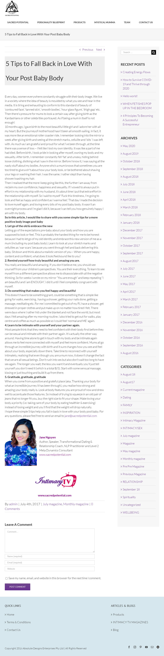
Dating (127, 397)
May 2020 (129, 146)
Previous (87, 49)
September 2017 (133, 253)
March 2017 (130, 299)
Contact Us (13, 630)
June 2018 (129, 192)
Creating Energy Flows (136, 72)
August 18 (129, 374)
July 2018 (129, 184)
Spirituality (129, 497)
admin (13, 504)
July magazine (52, 504)
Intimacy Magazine (134, 420)
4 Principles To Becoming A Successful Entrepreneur (138, 120)
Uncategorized (132, 504)
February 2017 (132, 307)
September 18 (131, 489)
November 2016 (133, 330)
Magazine (129, 443)
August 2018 (130, 176)
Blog (116, 630)
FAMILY (127, 405)
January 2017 (131, 314)
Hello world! (130, 96)
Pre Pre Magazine (133, 466)
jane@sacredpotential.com (81, 415)
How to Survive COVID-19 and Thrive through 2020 (137, 84)
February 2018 (132, 215)
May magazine (131, 451)
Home (10, 614)
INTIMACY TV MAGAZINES (130, 622)
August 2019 (130, 153)
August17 (129, 382)
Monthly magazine (76, 504)
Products (118, 614)
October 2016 (131, 337)
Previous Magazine (134, 474)
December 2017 (132, 230)
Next (99, 49)
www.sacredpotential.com (55, 454)
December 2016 (132, 322)
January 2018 (131, 222)
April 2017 (129, 291)
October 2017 (131, 245)
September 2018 (133, 169)
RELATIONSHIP (133, 481)
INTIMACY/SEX (132, 428)
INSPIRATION (131, 412)
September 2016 (133, 345)
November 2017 (133, 238)
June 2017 (129, 276)
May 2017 (129, 284)
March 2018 (130, 207)
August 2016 (130, 353)
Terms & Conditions (19, 622)
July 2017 (129, 268)
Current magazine (134, 389)
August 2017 (130, 261)
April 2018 (129, 199)
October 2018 (131, 161)
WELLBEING (131, 512)
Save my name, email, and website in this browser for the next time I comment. (54, 578)
